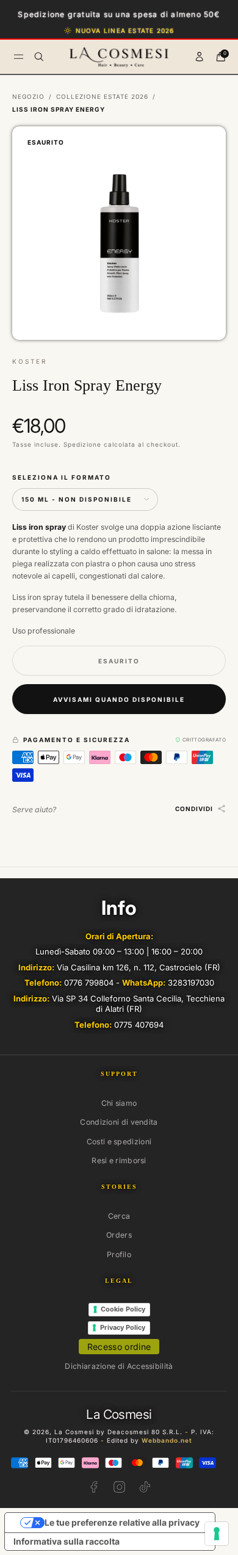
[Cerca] (39, 57)
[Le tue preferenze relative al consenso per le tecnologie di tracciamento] (216, 1533)
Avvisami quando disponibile (119, 699)
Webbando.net (167, 1440)
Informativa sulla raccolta (66, 1541)
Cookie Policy (123, 1309)
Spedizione (82, 444)
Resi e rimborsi (119, 1160)
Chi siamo (119, 1103)
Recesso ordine (119, 1346)
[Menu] (18, 56)
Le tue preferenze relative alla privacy (122, 1522)
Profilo (119, 1254)
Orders (119, 1234)
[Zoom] (206, 145)
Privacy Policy (122, 1327)
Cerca (119, 1216)
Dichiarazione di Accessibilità (119, 1366)
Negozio (28, 96)
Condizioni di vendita (118, 1122)
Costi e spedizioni (119, 1141)
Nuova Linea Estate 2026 (125, 30)
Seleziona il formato (61, 477)
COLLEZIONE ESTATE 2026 (102, 96)
